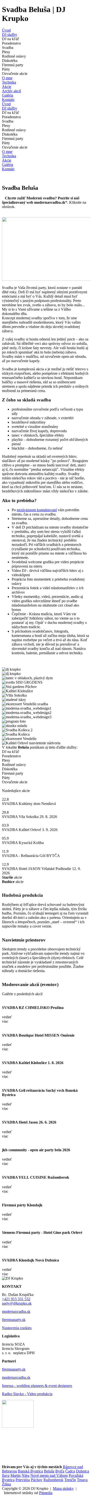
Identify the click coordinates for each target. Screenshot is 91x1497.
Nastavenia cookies (17, 1328)
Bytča (59, 1471)
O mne (7, 78)
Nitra (25, 1475)
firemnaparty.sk (13, 1320)
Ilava (5, 1475)
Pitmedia (45, 1493)
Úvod (6, 30)
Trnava (82, 1480)
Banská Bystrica (30, 1471)
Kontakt (8, 100)
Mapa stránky (63, 1488)
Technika (9, 82)
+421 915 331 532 (16, 1299)
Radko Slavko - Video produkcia (27, 1394)
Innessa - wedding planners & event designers (37, 1386)
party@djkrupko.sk (17, 1303)
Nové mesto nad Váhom (49, 1475)
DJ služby (9, 35)
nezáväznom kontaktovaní (37, 510)
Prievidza (23, 1480)
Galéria (7, 95)
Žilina (6, 1484)
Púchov (36, 1480)
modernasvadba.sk (16, 1311)
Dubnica (82, 1471)
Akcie (6, 87)
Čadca (70, 1471)
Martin (15, 1475)
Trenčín (70, 1480)
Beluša (49, 1471)
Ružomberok (53, 1480)
